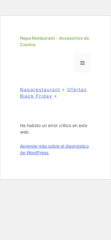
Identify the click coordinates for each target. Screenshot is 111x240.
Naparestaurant (40, 89)
